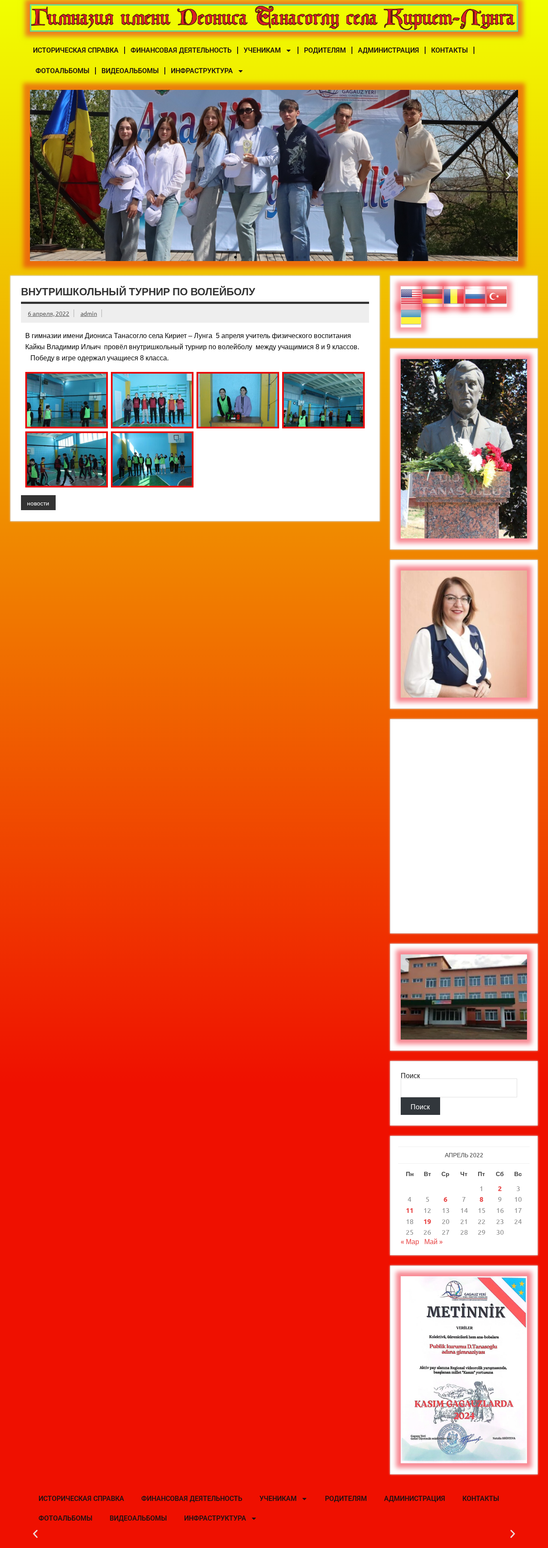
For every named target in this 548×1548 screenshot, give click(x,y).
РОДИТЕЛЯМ (325, 50)
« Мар (410, 1241)
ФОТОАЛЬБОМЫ (62, 71)
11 (410, 1210)
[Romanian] (454, 295)
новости (38, 503)
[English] (411, 295)
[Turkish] (497, 295)
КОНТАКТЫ (449, 50)
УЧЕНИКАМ (262, 50)
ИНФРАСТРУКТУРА (202, 71)
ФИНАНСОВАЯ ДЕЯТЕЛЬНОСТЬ (181, 50)
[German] (433, 295)
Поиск (410, 1075)
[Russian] (475, 295)
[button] (39, 175)
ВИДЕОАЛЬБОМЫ (130, 71)
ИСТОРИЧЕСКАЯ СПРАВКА (76, 50)
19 (427, 1221)
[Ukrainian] (411, 316)
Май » (433, 1241)
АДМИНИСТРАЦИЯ (388, 50)
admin (88, 313)
